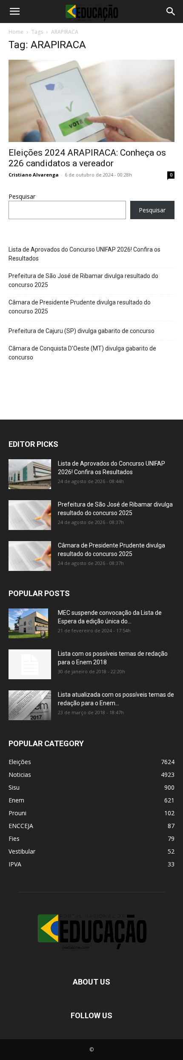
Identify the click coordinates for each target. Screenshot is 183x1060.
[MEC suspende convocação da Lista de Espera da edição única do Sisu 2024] (28, 623)
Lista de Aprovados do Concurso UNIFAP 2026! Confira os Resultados (84, 254)
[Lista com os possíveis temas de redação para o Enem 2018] (30, 664)
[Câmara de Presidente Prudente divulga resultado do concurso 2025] (30, 556)
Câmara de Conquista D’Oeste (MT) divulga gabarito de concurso (82, 353)
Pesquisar (22, 196)
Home (16, 31)
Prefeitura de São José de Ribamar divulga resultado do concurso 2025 (83, 280)
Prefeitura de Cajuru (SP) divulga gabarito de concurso (81, 330)
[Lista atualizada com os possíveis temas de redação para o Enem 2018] (30, 705)
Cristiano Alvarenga (34, 174)
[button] (14, 11)
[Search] (171, 11)
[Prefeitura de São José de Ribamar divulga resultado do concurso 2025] (30, 515)
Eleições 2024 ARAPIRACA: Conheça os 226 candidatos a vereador (87, 158)
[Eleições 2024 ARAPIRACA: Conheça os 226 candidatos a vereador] (91, 101)
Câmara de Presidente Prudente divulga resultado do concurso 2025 (80, 307)
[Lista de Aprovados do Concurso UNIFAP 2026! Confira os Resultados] (30, 474)
